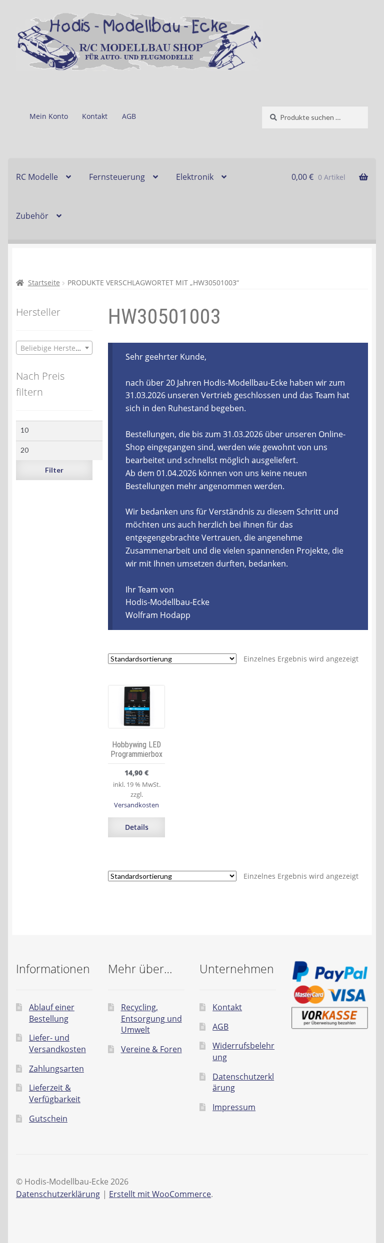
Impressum (234, 1107)
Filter (54, 470)
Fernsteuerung (117, 176)
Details (136, 827)
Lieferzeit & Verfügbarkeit (54, 1093)
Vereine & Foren (151, 1049)
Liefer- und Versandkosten (57, 1043)
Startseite (44, 282)
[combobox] (54, 348)
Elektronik (195, 176)
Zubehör (32, 215)
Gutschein (48, 1118)
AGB (129, 116)
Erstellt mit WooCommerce (160, 1194)
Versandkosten (136, 805)
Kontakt (95, 116)
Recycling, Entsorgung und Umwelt (151, 1018)
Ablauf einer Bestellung (51, 1013)
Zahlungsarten (56, 1068)
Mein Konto (49, 116)
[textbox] (54, 348)
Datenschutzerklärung (58, 1194)
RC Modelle (37, 176)
